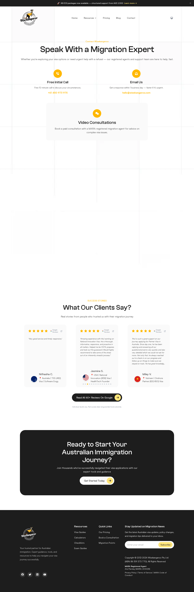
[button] (83, 384)
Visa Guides (80, 532)
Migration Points (107, 543)
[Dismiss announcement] (190, 3)
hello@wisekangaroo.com (136, 92)
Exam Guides (80, 548)
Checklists (79, 543)
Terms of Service (145, 572)
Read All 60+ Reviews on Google (94, 397)
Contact (131, 18)
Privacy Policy (130, 572)
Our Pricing (104, 532)
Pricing (106, 18)
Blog (118, 18)
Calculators (80, 537)
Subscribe (165, 544)
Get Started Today (94, 480)
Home (74, 18)
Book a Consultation (109, 537)
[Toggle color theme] (171, 18)
